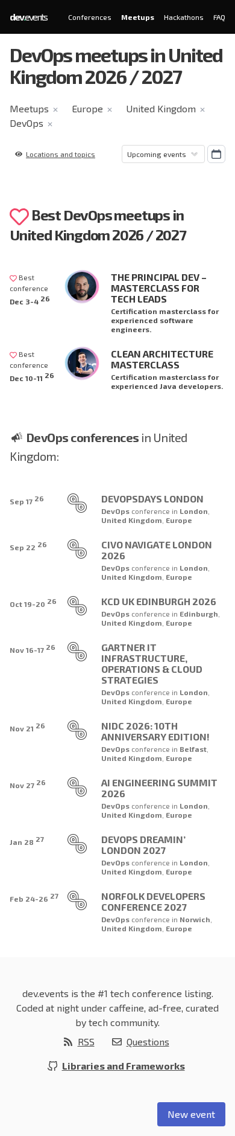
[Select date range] (216, 154)
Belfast (193, 749)
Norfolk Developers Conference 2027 (153, 901)
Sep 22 (28, 545)
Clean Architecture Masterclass (162, 359)
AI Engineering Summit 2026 (159, 788)
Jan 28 (27, 840)
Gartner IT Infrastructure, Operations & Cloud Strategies (151, 663)
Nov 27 (28, 783)
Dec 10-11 (32, 376)
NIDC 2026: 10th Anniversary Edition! (155, 731)
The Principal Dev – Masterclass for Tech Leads (159, 287)
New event (191, 1114)
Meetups (137, 17)
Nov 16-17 (32, 648)
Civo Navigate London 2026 (156, 550)
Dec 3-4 (30, 300)
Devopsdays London (152, 498)
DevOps (26, 123)
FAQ (219, 17)
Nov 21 (27, 727)
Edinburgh (199, 613)
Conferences (89, 17)
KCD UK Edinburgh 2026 (158, 601)
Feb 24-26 (34, 897)
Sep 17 (27, 499)
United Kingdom (161, 108)
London (194, 511)
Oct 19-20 (33, 602)
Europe (87, 108)
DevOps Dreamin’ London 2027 (143, 844)
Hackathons (184, 17)
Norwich (195, 919)
